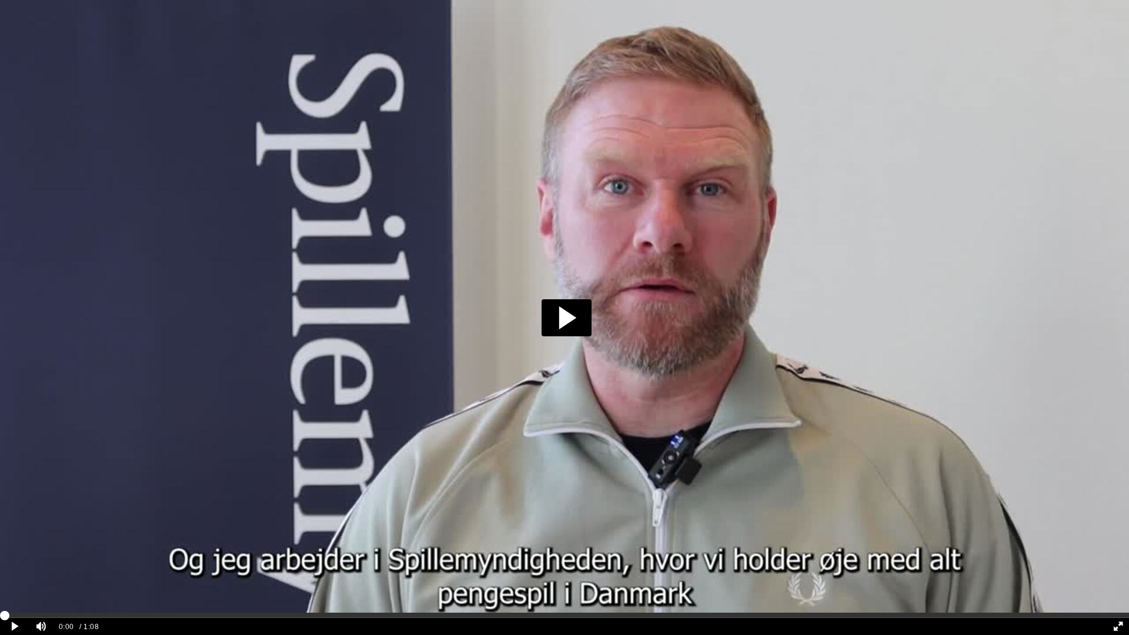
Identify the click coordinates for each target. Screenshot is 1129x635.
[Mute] (41, 626)
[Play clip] (15, 626)
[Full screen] (1118, 626)
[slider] (564, 615)
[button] (567, 317)
